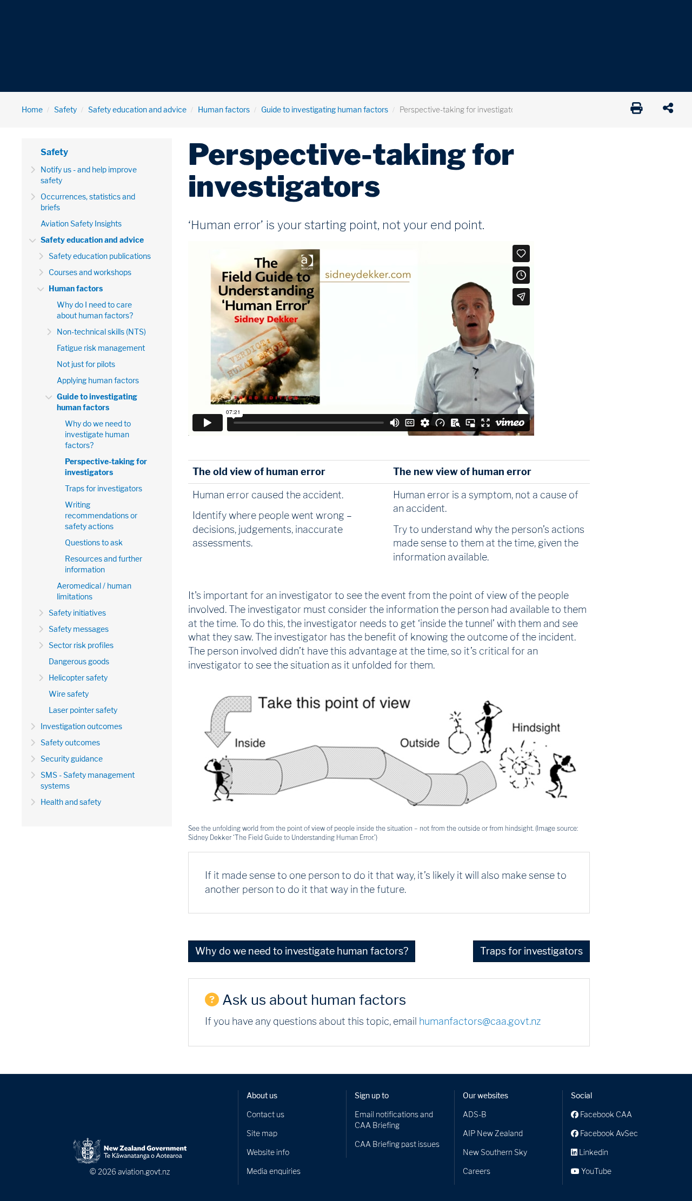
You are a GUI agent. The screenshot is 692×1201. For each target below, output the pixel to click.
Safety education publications (100, 256)
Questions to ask (94, 542)
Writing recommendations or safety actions (101, 515)
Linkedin (592, 1152)
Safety (459, 16)
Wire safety (69, 693)
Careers (476, 1171)
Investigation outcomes (81, 726)
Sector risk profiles (81, 645)
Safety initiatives (77, 612)
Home (32, 109)
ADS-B (475, 1114)
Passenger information (352, 16)
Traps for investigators (103, 488)
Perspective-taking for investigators (106, 467)
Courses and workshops (90, 272)
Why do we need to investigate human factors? (98, 434)
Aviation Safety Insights (81, 223)
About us (262, 1095)
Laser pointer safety (83, 710)
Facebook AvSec (608, 1133)
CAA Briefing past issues (397, 1144)
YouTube (595, 1171)
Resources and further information (103, 564)
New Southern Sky (495, 1152)
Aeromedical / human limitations (94, 591)
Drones (179, 16)
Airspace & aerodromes (107, 16)
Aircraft (35, 16)
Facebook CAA (605, 1114)
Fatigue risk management (101, 347)
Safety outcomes (70, 742)
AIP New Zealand (493, 1133)
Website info (268, 1152)
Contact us (265, 1114)
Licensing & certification (252, 16)
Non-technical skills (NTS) (101, 331)
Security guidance (72, 758)
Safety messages (79, 628)
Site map (262, 1133)
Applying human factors (98, 380)
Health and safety (71, 801)
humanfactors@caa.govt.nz (480, 1021)
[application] (670, 109)
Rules (420, 16)
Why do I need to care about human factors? (95, 310)
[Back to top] (661, 1170)
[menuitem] (39, 19)
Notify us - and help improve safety (89, 175)
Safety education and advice (137, 109)
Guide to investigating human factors (324, 109)
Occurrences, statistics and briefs (88, 202)
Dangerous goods (79, 661)
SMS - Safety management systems (88, 780)
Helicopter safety (78, 677)
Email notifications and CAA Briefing (394, 1120)
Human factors (224, 109)
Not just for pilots (86, 364)
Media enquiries (274, 1171)
